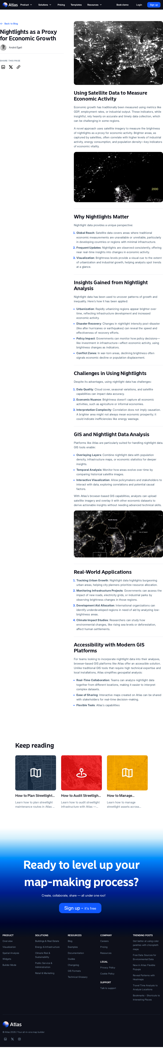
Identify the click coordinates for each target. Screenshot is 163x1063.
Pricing (61, 4)
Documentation (76, 953)
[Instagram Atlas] (19, 1039)
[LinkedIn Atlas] (5, 1039)
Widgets (7, 959)
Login (139, 4)
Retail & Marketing (44, 973)
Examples (73, 947)
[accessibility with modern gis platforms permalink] (72, 645)
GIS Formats (74, 970)
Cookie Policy (107, 973)
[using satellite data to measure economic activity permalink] (72, 93)
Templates (76, 4)
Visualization (9, 947)
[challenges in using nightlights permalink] (72, 373)
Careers (104, 941)
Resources (92, 4)
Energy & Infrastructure (47, 947)
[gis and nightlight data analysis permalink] (72, 434)
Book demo (122, 4)
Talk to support (108, 988)
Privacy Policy (107, 967)
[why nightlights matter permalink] (72, 217)
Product (24, 4)
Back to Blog (11, 23)
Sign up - (80, 908)
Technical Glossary (78, 977)
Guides (71, 959)
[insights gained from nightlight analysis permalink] (72, 282)
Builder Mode (9, 965)
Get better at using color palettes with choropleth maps (146, 945)
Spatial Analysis (11, 953)
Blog (70, 941)
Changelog (73, 965)
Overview (8, 941)
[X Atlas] (12, 1039)
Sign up (154, 4)
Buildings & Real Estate (47, 941)
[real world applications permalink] (72, 572)
